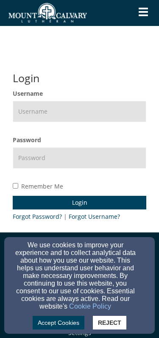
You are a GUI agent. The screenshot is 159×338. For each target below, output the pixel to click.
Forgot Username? (94, 216)
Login (79, 202)
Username (28, 93)
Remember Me (42, 186)
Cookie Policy (90, 306)
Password (27, 140)
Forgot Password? (37, 216)
